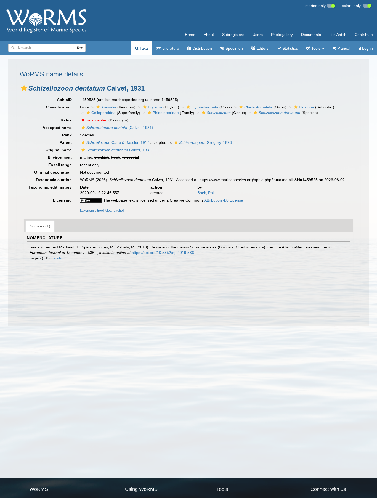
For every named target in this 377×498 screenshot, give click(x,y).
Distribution (201, 48)
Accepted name (57, 127)
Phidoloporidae (166, 112)
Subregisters (233, 34)
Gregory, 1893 (205, 142)
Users (258, 34)
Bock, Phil (205, 192)
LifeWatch (337, 34)
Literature (170, 48)
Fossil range (60, 165)
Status (66, 120)
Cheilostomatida (258, 107)
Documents (311, 34)
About (209, 34)
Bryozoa (155, 107)
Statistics (289, 48)
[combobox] (41, 48)
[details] (56, 258)
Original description (53, 172)
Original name (59, 150)
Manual (343, 48)
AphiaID (64, 99)
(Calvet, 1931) (119, 127)
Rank (67, 135)
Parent (66, 142)
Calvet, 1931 (118, 150)
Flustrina (306, 107)
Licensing (62, 200)
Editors (262, 48)
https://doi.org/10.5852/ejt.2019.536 (163, 252)
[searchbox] (40, 48)
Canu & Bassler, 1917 (117, 142)
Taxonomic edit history (50, 187)
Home (190, 34)
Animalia (108, 107)
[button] (24, 88)
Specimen (233, 48)
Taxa (143, 48)
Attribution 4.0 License (223, 200)
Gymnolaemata (205, 107)
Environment (60, 157)
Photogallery (282, 34)
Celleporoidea (103, 112)
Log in (367, 48)
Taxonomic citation (54, 180)
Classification (59, 107)
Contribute (364, 34)
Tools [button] (316, 48)
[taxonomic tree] (92, 211)
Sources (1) (40, 226)
